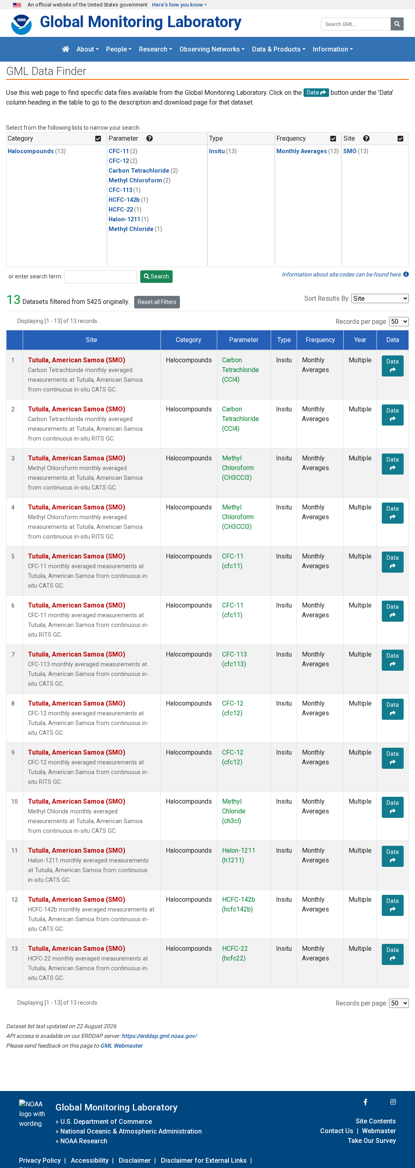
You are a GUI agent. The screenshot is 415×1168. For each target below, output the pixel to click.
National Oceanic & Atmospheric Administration (131, 1131)
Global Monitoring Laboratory (141, 22)
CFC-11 (119, 151)
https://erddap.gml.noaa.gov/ (159, 1036)
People (116, 49)
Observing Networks (210, 49)
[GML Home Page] (66, 49)
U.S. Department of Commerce (106, 1121)
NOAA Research (83, 1141)
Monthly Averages (301, 151)
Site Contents (376, 1121)
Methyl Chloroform (135, 180)
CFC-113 (120, 190)
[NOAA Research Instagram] (382, 1102)
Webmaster (379, 1131)
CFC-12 (119, 161)
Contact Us (336, 1131)
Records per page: (361, 321)
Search (159, 276)
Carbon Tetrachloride (139, 170)
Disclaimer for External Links (204, 1160)
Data (393, 361)
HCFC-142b (124, 200)
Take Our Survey (372, 1140)
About (85, 49)
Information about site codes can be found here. (342, 274)
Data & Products (276, 49)
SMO (350, 151)
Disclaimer (135, 1160)
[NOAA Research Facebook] (354, 1102)
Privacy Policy (40, 1160)
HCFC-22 (121, 209)
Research (153, 49)
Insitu (217, 151)
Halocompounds (31, 151)
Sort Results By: (327, 298)
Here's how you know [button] (177, 5)
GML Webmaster (121, 1045)
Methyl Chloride (131, 229)
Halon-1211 (124, 219)
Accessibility (90, 1160)
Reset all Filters (157, 302)
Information (330, 49)
